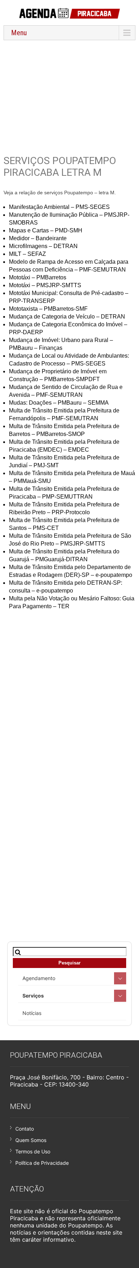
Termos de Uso (32, 1151)
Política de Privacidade (42, 1163)
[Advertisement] (69, 93)
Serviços (33, 996)
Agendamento (38, 978)
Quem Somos (30, 1140)
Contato (24, 1129)
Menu (19, 32)
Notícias (31, 1013)
